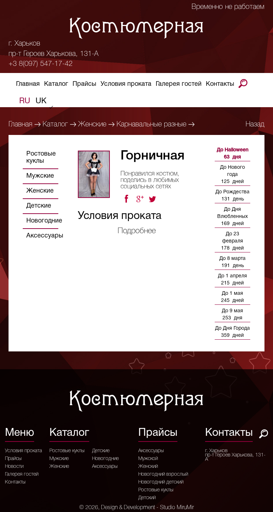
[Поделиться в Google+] (139, 199)
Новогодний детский (160, 482)
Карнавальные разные (151, 124)
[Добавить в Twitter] (153, 199)
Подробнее (137, 231)
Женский (148, 467)
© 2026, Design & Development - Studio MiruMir (136, 507)
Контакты (220, 84)
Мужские (40, 176)
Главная (28, 84)
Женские (92, 124)
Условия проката (126, 84)
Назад (255, 124)
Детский (147, 498)
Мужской (148, 459)
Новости (14, 467)
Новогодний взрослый (163, 474)
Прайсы (84, 84)
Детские (38, 206)
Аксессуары (44, 236)
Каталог (56, 84)
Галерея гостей (179, 84)
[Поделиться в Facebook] (126, 199)
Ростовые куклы (41, 157)
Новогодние (44, 221)
